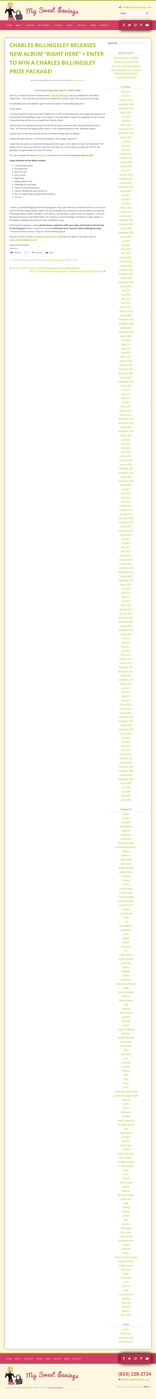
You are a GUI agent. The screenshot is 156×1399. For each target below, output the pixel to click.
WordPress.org (126, 1341)
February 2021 (125, 211)
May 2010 (126, 746)
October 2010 (126, 725)
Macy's (126, 1107)
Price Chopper (125, 1157)
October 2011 (126, 675)
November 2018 (126, 323)
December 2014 (126, 518)
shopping (126, 1223)
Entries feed (125, 1333)
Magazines (126, 1112)
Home (9, 25)
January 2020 (126, 265)
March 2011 (126, 704)
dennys (126, 938)
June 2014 (125, 543)
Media (93, 25)
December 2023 (126, 128)
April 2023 (126, 149)
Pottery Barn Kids (126, 1153)
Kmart (126, 1083)
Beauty (126, 851)
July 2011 (126, 687)
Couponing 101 (126, 905)
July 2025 (126, 95)
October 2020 (126, 228)
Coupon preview (125, 896)
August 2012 (126, 634)
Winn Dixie (126, 1315)
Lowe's (126, 1103)
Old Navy (126, 1136)
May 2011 (126, 696)
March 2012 (126, 654)
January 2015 (126, 514)
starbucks (125, 1248)
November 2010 (126, 721)
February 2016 (125, 460)
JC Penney (126, 1062)
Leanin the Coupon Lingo (126, 1091)
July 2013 (126, 588)
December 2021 (126, 178)
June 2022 (125, 170)
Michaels (126, 1116)
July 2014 (126, 538)
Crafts (126, 917)
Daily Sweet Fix (126, 925)
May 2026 (126, 91)
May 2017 (126, 398)
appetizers (126, 830)
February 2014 (125, 559)
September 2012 (125, 630)
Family (126, 987)
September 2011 (125, 679)
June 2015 (125, 493)
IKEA (126, 1050)
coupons (126, 909)
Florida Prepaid (126, 1000)
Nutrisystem (126, 1132)
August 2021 (126, 191)
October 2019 (126, 278)
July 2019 (126, 290)
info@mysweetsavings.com (136, 7)
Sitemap (51, 1387)
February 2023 (125, 157)
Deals (125, 934)
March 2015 (126, 505)
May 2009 (126, 795)
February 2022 (125, 174)
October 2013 (126, 576)
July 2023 (126, 141)
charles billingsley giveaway (54, 260)
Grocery (126, 1025)
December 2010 (126, 716)
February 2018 (125, 360)
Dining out (126, 946)
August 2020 (126, 236)
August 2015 (126, 485)
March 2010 (126, 754)
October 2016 (126, 427)
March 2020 (126, 257)
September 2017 (125, 381)
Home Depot (126, 1041)
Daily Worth (126, 930)
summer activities (126, 1261)
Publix (126, 1170)
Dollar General (126, 954)
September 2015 (125, 481)
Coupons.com (126, 913)
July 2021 (126, 195)
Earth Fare (126, 963)
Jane (126, 1058)
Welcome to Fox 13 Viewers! (125, 57)
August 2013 (126, 584)
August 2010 (126, 733)
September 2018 (125, 331)
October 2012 (126, 625)
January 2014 (126, 563)
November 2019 (126, 273)
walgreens (126, 1306)
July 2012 (126, 638)
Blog (69, 25)
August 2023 (126, 137)
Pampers (126, 1141)
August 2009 (126, 783)
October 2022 (126, 162)
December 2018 (126, 319)
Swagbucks (126, 1269)
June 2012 (125, 642)
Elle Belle (126, 971)
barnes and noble (126, 842)
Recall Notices (126, 1182)
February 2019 (125, 311)
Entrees (125, 975)
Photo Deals (126, 1145)
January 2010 (126, 762)
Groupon (126, 1033)
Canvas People (126, 871)
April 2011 (126, 700)
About (18, 25)
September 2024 (125, 108)
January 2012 (126, 663)
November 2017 (126, 373)
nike (126, 1128)
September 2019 (125, 282)
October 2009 (126, 775)
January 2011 (126, 712)
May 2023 (126, 145)
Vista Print (126, 1302)
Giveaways (126, 1021)
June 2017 (125, 394)
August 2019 (126, 286)
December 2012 (126, 617)
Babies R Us (126, 838)
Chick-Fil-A (126, 876)
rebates (125, 1178)
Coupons (29, 25)
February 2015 (125, 510)
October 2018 (126, 327)
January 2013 (126, 613)
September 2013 (125, 580)
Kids (126, 1079)
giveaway (126, 1016)
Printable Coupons (126, 1161)
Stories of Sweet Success (126, 1257)
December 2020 (126, 220)
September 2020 (125, 232)
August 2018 (126, 336)
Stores (57, 25)
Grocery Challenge (125, 1029)
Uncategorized (32, 260)
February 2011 (125, 708)
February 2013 (125, 609)
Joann (126, 1074)
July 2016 (126, 439)
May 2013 (126, 596)
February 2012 (125, 659)
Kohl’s (126, 1087)
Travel (126, 1290)
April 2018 (126, 352)
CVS (126, 921)
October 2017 (126, 377)
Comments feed (126, 1337)
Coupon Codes (126, 892)
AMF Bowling (126, 826)
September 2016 (125, 431)
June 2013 (125, 592)
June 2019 (125, 294)
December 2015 (126, 468)
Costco (126, 884)
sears (125, 1219)
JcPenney (126, 1070)
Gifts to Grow (126, 1012)
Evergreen (126, 979)
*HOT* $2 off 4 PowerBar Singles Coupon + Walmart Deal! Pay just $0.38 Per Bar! (66, 271)
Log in (126, 1329)
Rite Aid (125, 1211)
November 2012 (126, 621)
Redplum (126, 1190)
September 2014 (125, 530)
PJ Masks (126, 1149)
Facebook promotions (126, 983)
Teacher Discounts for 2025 (126, 62)
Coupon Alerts (125, 888)
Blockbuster (126, 863)
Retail (125, 1203)
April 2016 (126, 451)
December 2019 (126, 269)
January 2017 (126, 414)
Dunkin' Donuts (126, 958)
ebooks (125, 967)
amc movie (126, 822)
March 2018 (126, 356)
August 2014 (126, 534)
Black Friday (126, 859)
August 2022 (126, 166)
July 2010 (126, 737)
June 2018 (125, 344)
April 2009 (126, 799)
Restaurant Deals (126, 1195)
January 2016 (126, 464)
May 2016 (126, 447)
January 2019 (126, 315)
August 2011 (126, 683)
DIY (125, 950)
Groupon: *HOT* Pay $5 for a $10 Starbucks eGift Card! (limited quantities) (45, 268)
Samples (126, 1215)
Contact (104, 25)
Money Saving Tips (126, 1120)
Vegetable (126, 1298)
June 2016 (125, 443)
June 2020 (125, 244)
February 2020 (125, 261)
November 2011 (126, 671)
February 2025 (125, 100)
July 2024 (126, 116)
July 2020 (126, 240)
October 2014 (126, 526)
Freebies (126, 1008)
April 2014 (126, 551)
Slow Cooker (126, 1232)
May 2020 (126, 249)
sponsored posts (126, 1240)
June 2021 (125, 199)
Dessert (126, 942)
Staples (126, 1244)
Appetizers (126, 834)
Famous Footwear (126, 992)
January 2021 (126, 216)
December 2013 (126, 567)
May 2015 (126, 497)
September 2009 (125, 779)
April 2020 (126, 253)
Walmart (126, 1310)
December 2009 (126, 766)
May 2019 (126, 298)
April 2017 (126, 402)
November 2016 (126, 422)
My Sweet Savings (126, 1124)
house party (126, 1045)
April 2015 (126, 501)
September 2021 (125, 186)
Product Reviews (125, 1166)
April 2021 (126, 203)
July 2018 (126, 340)
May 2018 (126, 348)
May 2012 (126, 646)
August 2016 (126, 435)
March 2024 (126, 124)
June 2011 (125, 692)
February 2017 (125, 410)
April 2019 (126, 302)
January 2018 (126, 365)
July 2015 (126, 489)
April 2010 (126, 750)
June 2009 (125, 791)
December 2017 (126, 369)
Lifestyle (126, 1099)
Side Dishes (126, 1228)
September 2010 (125, 729)
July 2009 (126, 787)
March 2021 (126, 207)
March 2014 (126, 555)
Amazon (126, 814)
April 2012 (126, 650)
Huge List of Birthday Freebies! (126, 66)
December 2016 (126, 418)
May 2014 (126, 547)
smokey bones (126, 1236)
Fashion (126, 996)
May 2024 (126, 120)
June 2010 (125, 741)
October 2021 (126, 182)
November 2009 (126, 770)
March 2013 (126, 605)
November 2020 (126, 224)
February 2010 (125, 758)
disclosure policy (79, 80)
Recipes (81, 25)
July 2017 (126, 389)
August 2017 (126, 385)
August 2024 (126, 112)
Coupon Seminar (126, 901)
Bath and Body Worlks (126, 847)
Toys (126, 1281)
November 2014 (126, 522)
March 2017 (126, 406)
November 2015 (126, 472)
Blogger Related (126, 867)
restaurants (126, 1199)
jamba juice (126, 1054)
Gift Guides (43, 25)
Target (126, 1273)
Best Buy (126, 855)
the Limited (126, 1277)
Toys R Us (126, 1286)
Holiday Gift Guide (126, 1037)
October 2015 (126, 476)
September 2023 (125, 133)
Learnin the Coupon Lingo (126, 1095)
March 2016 (126, 456)
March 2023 (126, 153)
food (126, 1004)
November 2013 (126, 572)
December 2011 (126, 667)
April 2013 (126, 601)
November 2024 (126, 104)
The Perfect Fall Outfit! (126, 77)
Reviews (126, 1207)
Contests (126, 880)
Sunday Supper (126, 1265)
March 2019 (126, 307)
